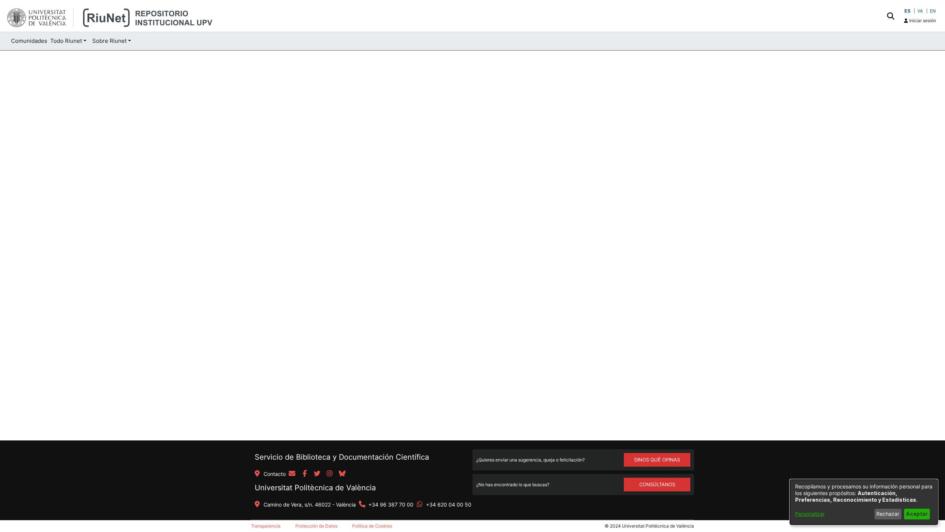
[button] (890, 15)
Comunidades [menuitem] (29, 40)
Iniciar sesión (922, 20)
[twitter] (317, 474)
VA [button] (920, 11)
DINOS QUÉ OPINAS (657, 460)
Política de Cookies (372, 526)
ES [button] (907, 11)
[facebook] (304, 474)
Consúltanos (657, 484)
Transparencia (266, 526)
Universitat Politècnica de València (315, 487)
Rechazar (887, 514)
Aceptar (917, 514)
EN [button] (933, 11)
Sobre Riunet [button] (109, 40)
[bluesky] (342, 474)
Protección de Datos (316, 526)
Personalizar (810, 514)
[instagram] (329, 474)
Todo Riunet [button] (66, 40)
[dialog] (864, 502)
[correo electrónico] (292, 474)
